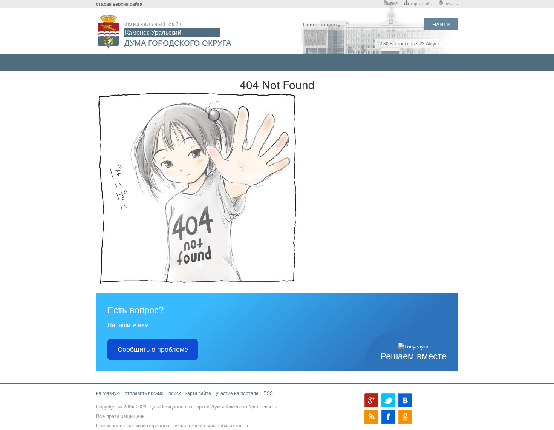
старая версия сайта (119, 4)
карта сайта (422, 3)
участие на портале (237, 393)
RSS (394, 3)
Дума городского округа (177, 42)
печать (451, 3)
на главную (108, 393)
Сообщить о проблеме (153, 349)
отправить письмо (144, 393)
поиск (174, 393)
